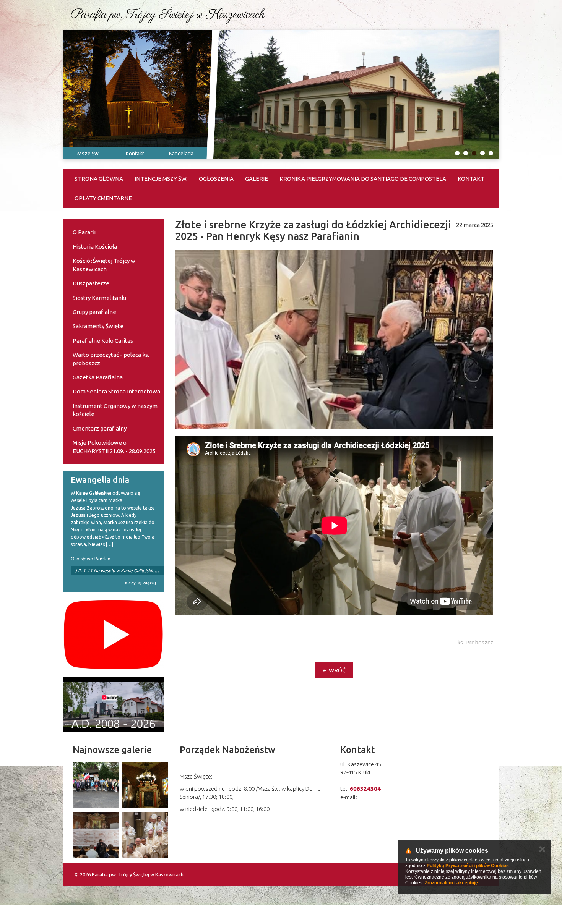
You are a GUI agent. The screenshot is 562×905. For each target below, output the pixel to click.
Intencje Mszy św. (161, 178)
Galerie (256, 178)
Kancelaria (181, 154)
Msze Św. (88, 154)
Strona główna (99, 178)
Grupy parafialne (94, 312)
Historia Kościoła (95, 246)
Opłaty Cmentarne (103, 198)
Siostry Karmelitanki (99, 298)
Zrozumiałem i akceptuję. (452, 883)
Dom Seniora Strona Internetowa (116, 391)
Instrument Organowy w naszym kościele (115, 410)
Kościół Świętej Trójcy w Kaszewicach (104, 264)
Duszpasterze (91, 283)
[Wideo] (113, 634)
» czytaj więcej (140, 582)
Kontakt (135, 154)
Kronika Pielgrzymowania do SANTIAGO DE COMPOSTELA (362, 178)
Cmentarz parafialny (100, 428)
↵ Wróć (334, 670)
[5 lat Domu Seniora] (113, 704)
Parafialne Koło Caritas (103, 340)
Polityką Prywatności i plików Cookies (468, 865)
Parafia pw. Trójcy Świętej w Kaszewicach (168, 15)
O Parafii (84, 232)
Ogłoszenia (216, 178)
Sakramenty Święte (98, 326)
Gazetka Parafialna (98, 377)
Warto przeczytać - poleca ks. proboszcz (111, 358)
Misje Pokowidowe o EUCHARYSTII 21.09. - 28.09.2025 (114, 446)
